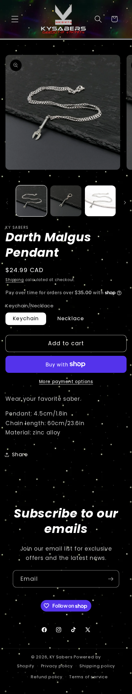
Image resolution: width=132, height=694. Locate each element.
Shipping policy (97, 666)
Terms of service (88, 677)
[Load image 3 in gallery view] (100, 200)
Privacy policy (57, 666)
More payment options (66, 382)
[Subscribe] (111, 578)
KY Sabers (61, 657)
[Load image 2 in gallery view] (65, 200)
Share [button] (20, 454)
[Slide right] (125, 203)
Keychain (26, 318)
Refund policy (46, 677)
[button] (15, 19)
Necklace (70, 318)
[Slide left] (7, 203)
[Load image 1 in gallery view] (31, 200)
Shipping (14, 279)
